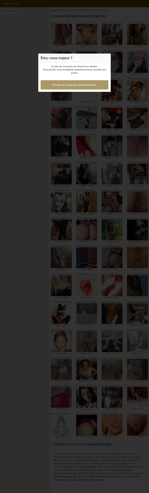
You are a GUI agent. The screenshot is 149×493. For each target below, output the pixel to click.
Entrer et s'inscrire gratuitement (74, 85)
